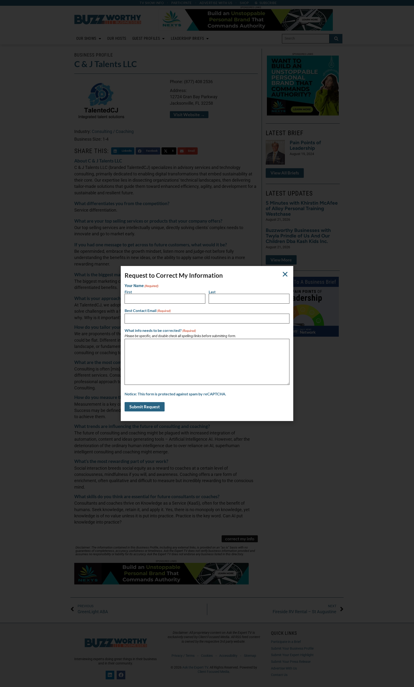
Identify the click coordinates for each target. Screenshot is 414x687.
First (128, 292)
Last (212, 292)
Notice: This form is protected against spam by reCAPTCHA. (175, 394)
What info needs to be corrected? (160, 330)
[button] (285, 274)
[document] (207, 343)
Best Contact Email (148, 310)
